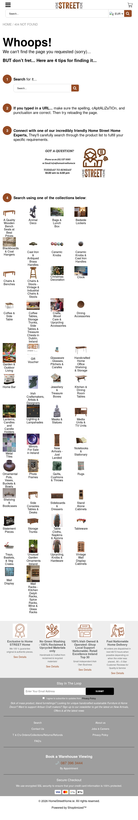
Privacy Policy (89, 698)
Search (38, 722)
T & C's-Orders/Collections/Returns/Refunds (38, 735)
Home (7, 24)
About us (100, 722)
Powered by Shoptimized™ (69, 807)
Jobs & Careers (100, 729)
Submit (100, 691)
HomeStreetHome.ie (62, 801)
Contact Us (37, 729)
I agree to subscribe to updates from (71, 698)
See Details (19, 657)
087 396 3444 (72, 763)
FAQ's (37, 741)
